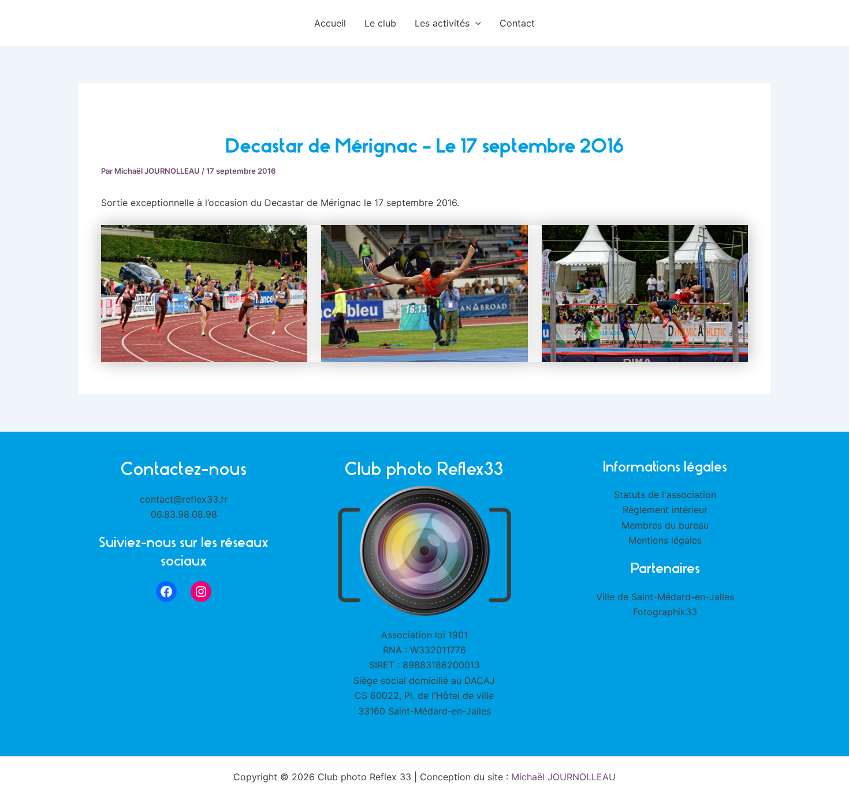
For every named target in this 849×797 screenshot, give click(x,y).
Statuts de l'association (665, 494)
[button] (475, 23)
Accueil (330, 23)
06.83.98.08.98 (184, 514)
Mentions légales (665, 540)
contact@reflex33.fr (184, 499)
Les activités (442, 23)
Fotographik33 (665, 612)
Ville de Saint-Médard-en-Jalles (665, 597)
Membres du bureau (665, 525)
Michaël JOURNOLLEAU (563, 777)
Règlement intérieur (665, 509)
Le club (380, 23)
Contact (517, 23)
